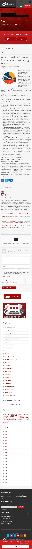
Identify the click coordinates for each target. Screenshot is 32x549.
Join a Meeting (19, 495)
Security (7, 336)
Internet (12, 419)
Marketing (8, 365)
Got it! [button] (15, 546)
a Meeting (27, 6)
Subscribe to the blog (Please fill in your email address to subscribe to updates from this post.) (17, 273)
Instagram (7, 392)
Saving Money (8, 421)
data (10, 418)
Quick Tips (26, 419)
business (17, 418)
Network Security (21, 419)
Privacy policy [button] (24, 543)
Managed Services (19, 184)
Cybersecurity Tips (10, 395)
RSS (25, 535)
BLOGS (7, 14)
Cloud (6, 353)
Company (7, 383)
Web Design (8, 371)
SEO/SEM (7, 374)
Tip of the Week (9, 345)
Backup (8, 416)
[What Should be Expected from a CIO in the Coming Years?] (9, 78)
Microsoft (4, 414)
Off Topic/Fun (8, 380)
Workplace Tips (18, 421)
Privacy (15, 419)
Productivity (9, 414)
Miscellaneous (9, 356)
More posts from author (24, 213)
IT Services (4, 419)
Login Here (27, 250)
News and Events (9, 386)
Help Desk (3, 498)
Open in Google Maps (7, 523)
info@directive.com (8, 516)
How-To (7, 351)
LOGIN (27, 1)
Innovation (19, 414)
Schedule (18, 37)
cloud (20, 416)
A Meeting (18, 39)
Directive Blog (4, 66)
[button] (29, 52)
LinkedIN (15, 535)
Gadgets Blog (8, 389)
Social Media (8, 368)
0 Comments (18, 68)
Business (10, 66)
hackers (13, 418)
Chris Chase (12, 14)
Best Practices (9, 348)
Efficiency (9, 419)
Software (14, 421)
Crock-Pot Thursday (10, 359)
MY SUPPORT (19, 1)
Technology (11, 184)
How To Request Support (7, 495)
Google (22, 421)
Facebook (11, 535)
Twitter (8, 535)
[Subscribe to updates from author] (5, 197)
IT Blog (7, 330)
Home (3, 14)
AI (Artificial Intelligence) (11, 339)
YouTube (18, 535)
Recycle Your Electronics (21, 496)
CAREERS (24, 1)
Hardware (4, 421)
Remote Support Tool (6, 496)
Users (5, 184)
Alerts (6, 362)
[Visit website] (1, 197)
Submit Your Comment (9, 287)
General (7, 377)
